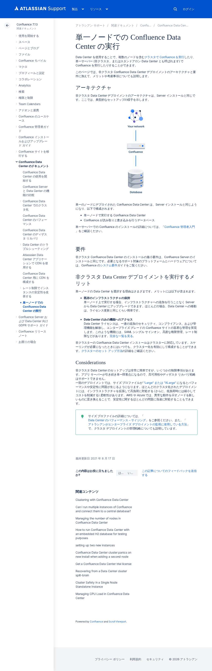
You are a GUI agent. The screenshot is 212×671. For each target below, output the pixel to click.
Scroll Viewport (117, 621)
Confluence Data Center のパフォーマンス (35, 220)
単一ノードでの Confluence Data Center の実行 (34, 306)
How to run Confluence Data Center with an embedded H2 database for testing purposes (102, 534)
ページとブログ (29, 48)
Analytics (25, 85)
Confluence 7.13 (27, 24)
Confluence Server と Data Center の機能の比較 (36, 191)
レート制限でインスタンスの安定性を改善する (36, 292)
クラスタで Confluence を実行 (164, 57)
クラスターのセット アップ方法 (102, 351)
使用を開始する (29, 35)
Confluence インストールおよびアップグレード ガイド (34, 141)
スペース (24, 42)
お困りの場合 (27, 341)
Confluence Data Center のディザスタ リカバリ (35, 234)
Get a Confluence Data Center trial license (103, 564)
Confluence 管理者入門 (179, 226)
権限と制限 (26, 97)
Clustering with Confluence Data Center (102, 499)
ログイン (188, 9)
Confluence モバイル (32, 60)
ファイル (24, 54)
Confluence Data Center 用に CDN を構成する (36, 277)
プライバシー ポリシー (109, 659)
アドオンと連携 (29, 110)
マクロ (23, 66)
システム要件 (109, 265)
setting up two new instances (95, 545)
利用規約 (135, 659)
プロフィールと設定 (32, 73)
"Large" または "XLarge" (159, 382)
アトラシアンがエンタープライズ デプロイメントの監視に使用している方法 (137, 424)
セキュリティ (155, 659)
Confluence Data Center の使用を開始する (35, 176)
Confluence (96, 621)
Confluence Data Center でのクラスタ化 (35, 205)
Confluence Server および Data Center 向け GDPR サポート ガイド (33, 321)
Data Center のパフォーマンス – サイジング (117, 420)
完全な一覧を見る (121, 336)
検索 (175, 9)
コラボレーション (30, 79)
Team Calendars (29, 104)
